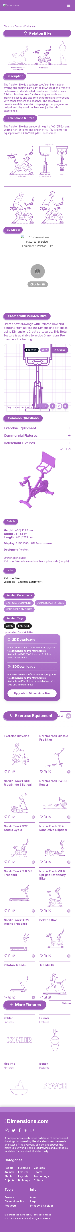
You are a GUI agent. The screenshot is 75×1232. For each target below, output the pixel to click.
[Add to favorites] (61, 449)
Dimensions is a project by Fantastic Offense (28, 1214)
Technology (41, 1176)
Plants (9, 1176)
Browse (9, 1197)
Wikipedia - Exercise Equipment (23, 581)
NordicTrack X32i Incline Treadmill (16, 921)
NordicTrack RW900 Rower (53, 782)
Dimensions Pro (15, 1201)
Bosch (43, 1063)
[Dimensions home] (11, 6)
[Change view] (65, 406)
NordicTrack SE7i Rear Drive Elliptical (53, 828)
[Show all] (52, 406)
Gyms (9, 626)
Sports (38, 1172)
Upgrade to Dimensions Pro (32, 693)
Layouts (23, 1176)
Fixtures (8, 26)
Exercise (24, 626)
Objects (10, 1180)
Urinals (44, 1018)
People (9, 1167)
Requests (11, 1205)
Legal (33, 1201)
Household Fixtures (19, 609)
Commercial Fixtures (50, 602)
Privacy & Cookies (42, 1205)
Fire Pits (9, 1063)
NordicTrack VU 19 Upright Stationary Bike (52, 874)
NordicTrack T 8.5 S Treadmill (18, 873)
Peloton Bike (12, 578)
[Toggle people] (59, 406)
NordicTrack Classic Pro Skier (53, 737)
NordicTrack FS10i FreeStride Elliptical (18, 782)
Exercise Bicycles (16, 736)
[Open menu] (69, 5)
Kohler (8, 1018)
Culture (38, 1180)
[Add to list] (65, 449)
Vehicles (39, 1167)
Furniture (24, 1167)
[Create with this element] (69, 449)
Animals (10, 1172)
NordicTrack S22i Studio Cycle (16, 828)
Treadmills (46, 965)
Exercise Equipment (25, 26)
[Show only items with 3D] (68, 716)
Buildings (24, 1180)
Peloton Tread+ (15, 965)
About (34, 1197)
